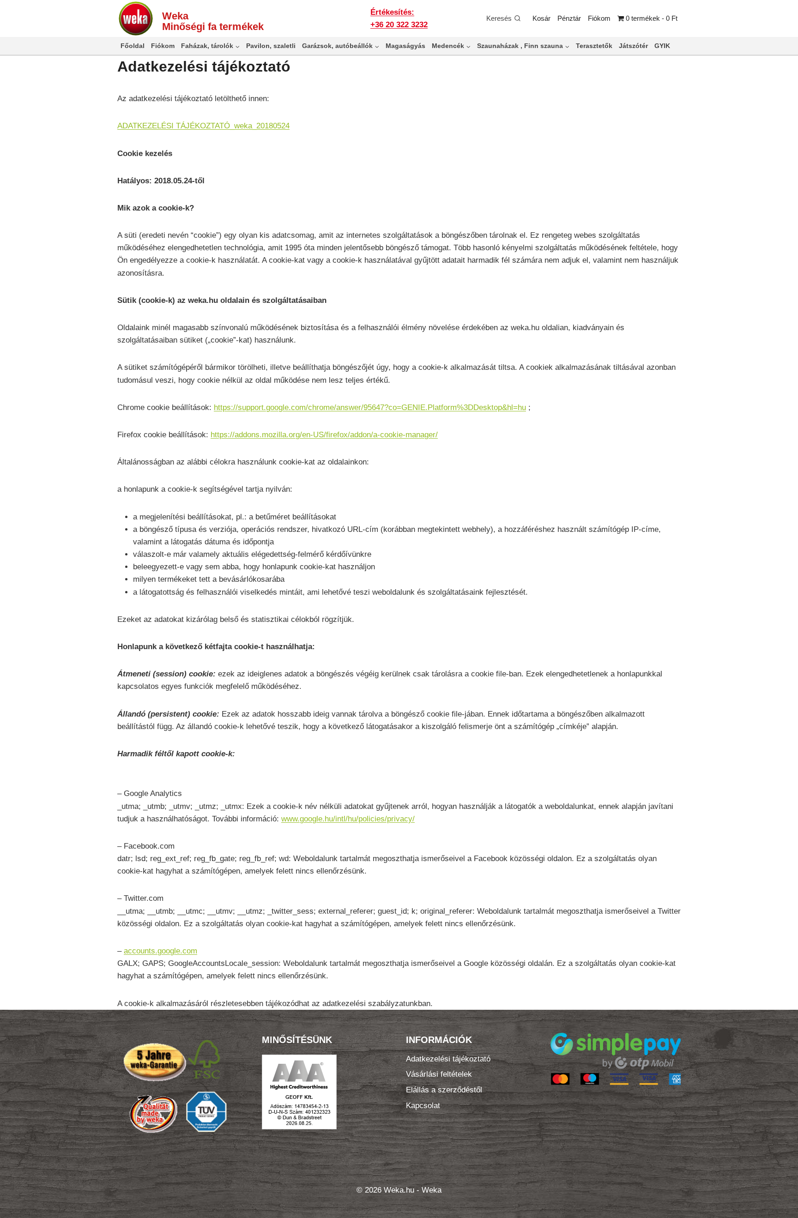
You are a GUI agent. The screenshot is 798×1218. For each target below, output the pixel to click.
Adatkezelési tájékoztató (448, 1059)
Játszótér (633, 45)
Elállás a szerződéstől (444, 1089)
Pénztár (569, 18)
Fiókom (599, 18)
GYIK (662, 45)
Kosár (541, 18)
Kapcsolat (423, 1105)
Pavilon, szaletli (271, 45)
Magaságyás (405, 45)
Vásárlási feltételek (439, 1074)
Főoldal (133, 45)
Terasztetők (594, 45)
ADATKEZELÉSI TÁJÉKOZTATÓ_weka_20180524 (203, 125)
